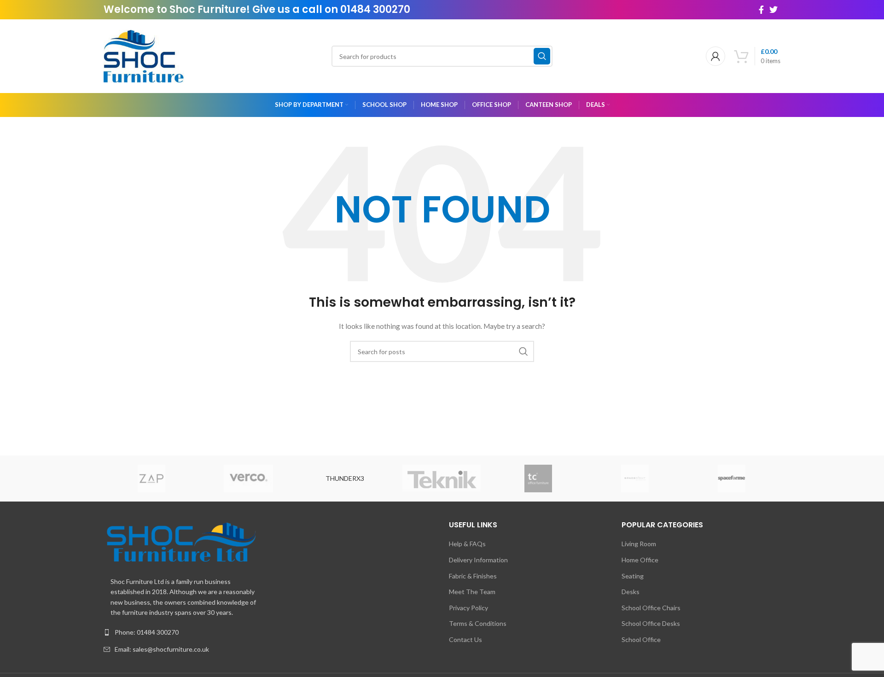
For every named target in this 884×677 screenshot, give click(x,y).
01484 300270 (375, 9)
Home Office (640, 560)
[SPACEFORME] (731, 478)
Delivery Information (478, 560)
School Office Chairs (651, 608)
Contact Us (465, 639)
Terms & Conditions (477, 623)
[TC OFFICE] (538, 478)
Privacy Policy (468, 608)
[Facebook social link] (761, 10)
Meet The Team (472, 591)
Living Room (639, 544)
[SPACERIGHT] (635, 478)
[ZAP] (151, 478)
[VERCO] (248, 478)
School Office (641, 639)
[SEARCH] (542, 56)
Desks (631, 591)
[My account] (715, 56)
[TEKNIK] (441, 478)
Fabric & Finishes (473, 576)
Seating (633, 576)
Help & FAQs (467, 544)
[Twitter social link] (773, 10)
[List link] (269, 632)
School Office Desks (651, 623)
